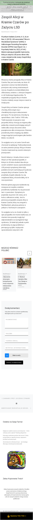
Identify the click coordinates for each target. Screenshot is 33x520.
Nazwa (9, 333)
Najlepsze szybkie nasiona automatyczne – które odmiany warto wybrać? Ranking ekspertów (16, 432)
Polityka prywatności (16, 9)
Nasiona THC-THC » (18, 516)
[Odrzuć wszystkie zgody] (31, 6)
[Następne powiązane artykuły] (29, 253)
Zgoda (8, 6)
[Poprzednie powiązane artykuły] (25, 253)
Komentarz (11, 319)
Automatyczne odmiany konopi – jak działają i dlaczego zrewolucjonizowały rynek (15, 443)
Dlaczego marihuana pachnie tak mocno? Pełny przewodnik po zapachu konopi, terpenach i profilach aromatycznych (15, 437)
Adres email (12, 341)
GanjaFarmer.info (13, 511)
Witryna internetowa (16, 348)
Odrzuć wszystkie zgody (19, 6)
